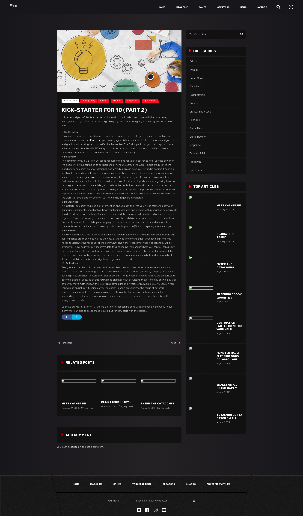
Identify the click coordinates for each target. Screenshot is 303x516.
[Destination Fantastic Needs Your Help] (201, 328)
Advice (103, 100)
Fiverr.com (95, 140)
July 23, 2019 (70, 100)
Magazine (132, 100)
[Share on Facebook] (67, 317)
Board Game (197, 78)
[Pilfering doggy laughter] (201, 298)
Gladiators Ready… (116, 402)
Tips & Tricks (150, 100)
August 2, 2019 (223, 422)
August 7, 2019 (223, 392)
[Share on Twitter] (77, 317)
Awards (194, 69)
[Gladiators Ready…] (118, 388)
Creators (169, 484)
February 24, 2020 (70, 408)
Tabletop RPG (197, 153)
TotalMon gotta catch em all (229, 416)
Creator (117, 100)
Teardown (195, 161)
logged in (76, 446)
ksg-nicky (90, 100)
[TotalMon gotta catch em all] (201, 419)
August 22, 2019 (148, 408)
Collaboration (197, 94)
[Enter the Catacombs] (158, 389)
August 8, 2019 (223, 333)
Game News (197, 128)
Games (117, 484)
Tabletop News (142, 484)
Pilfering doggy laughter (229, 296)
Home (76, 484)
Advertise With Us (218, 484)
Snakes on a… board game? (227, 386)
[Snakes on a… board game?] (201, 388)
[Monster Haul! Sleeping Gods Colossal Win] (201, 358)
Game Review (198, 136)
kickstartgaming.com (87, 177)
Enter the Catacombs (157, 403)
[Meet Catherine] (79, 389)
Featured (195, 120)
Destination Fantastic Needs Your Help (229, 326)
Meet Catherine (74, 403)
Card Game (196, 86)
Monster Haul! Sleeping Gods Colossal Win (228, 356)
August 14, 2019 (224, 301)
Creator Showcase (200, 111)
